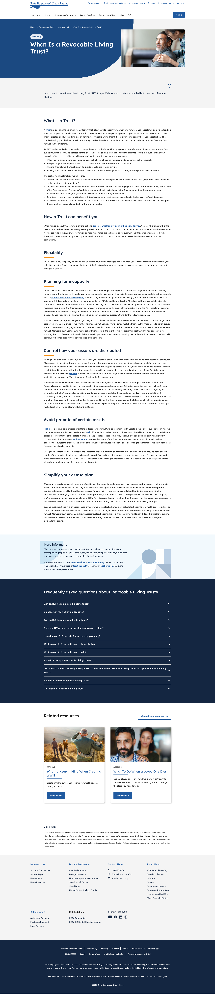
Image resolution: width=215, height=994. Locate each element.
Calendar (151, 878)
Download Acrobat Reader (72, 948)
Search (129, 15)
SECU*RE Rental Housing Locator (85, 922)
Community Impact (156, 886)
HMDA (125, 948)
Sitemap (104, 948)
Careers (150, 882)
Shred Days (74, 886)
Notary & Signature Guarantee (83, 878)
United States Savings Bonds (83, 890)
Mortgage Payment (39, 922)
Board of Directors (155, 874)
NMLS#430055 (70, 954)
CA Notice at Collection (114, 954)
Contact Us (95, 3)
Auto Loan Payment (40, 918)
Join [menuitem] (122, 15)
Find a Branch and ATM (116, 3)
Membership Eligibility (157, 894)
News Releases (37, 882)
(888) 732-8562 (119, 870)
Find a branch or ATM (122, 874)
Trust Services (78, 562)
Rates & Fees (137, 3)
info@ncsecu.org (120, 878)
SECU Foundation (77, 918)
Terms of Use (94, 954)
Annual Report (37, 874)
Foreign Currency (77, 874)
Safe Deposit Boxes (78, 882)
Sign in (178, 15)
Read (56, 795)
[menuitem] (36, 15)
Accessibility (92, 948)
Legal (82, 954)
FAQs (153, 3)
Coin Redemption (77, 870)
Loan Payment (37, 926)
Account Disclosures (40, 870)
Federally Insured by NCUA (139, 954)
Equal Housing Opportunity (143, 948)
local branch (106, 566)
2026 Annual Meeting (157, 870)
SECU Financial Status (157, 898)
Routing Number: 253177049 (173, 3)
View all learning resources (154, 716)
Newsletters (36, 878)
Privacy (115, 948)
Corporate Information (158, 890)
